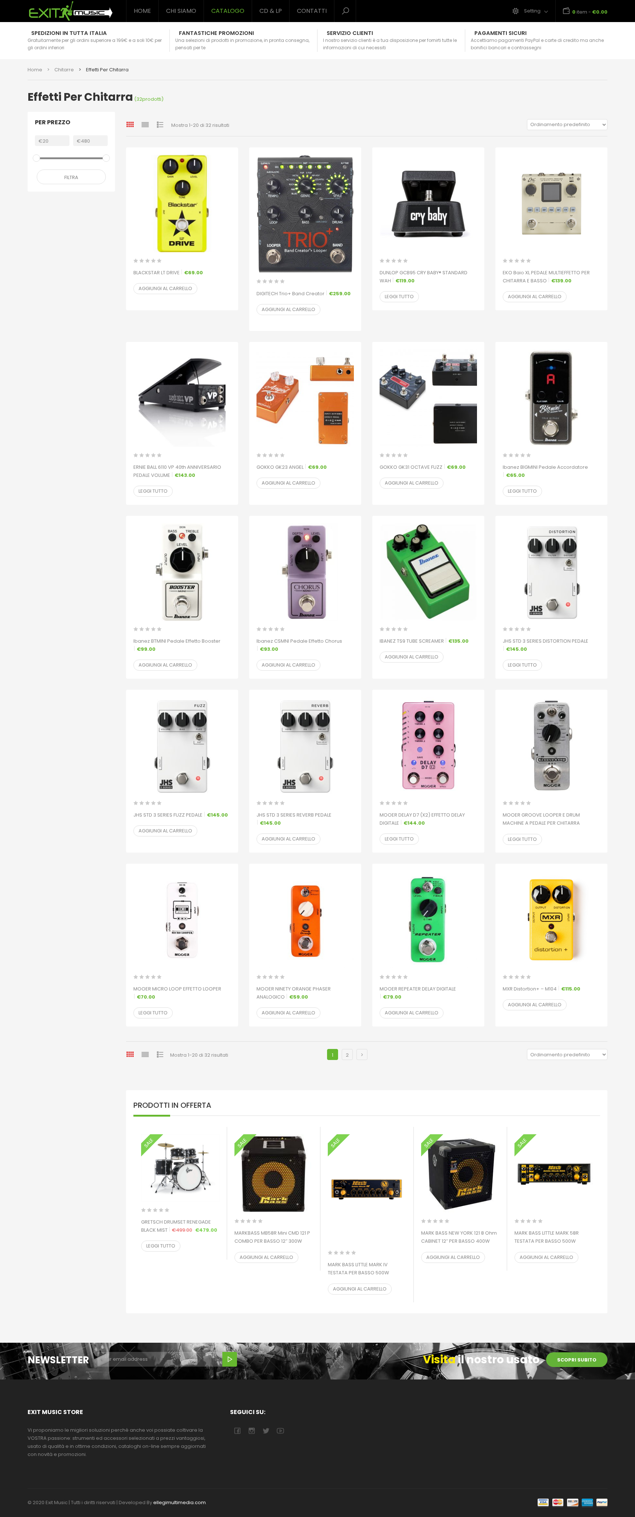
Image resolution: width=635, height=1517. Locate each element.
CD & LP (270, 11)
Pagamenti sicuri (500, 33)
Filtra (71, 177)
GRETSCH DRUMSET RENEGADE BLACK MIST (180, 1226)
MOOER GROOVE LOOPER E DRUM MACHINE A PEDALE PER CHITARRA (541, 823)
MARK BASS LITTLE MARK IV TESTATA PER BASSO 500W (367, 1272)
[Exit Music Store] (71, 11)
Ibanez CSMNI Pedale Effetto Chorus (299, 645)
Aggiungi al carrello (165, 288)
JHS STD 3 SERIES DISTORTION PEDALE (545, 645)
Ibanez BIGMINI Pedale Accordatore (545, 471)
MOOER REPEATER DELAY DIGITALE (418, 992)
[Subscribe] (229, 1359)
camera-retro (251, 1430)
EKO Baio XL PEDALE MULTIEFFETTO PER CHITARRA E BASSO (546, 276)
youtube (280, 1430)
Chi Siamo (181, 11)
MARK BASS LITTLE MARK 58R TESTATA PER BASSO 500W (553, 1241)
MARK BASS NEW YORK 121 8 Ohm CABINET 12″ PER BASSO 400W (460, 1241)
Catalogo (227, 11)
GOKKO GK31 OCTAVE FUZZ (423, 467)
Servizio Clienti (350, 33)
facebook (237, 1430)
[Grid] (130, 124)
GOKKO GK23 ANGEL (291, 467)
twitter (265, 1430)
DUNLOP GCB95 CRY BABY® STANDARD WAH (423, 276)
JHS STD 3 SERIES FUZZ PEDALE (180, 814)
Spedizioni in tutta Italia (69, 33)
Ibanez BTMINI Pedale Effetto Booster (176, 645)
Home (142, 11)
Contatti (312, 11)
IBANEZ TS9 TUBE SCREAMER (424, 641)
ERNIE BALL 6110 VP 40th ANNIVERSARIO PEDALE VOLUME (177, 471)
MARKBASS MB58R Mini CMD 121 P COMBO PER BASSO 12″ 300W (273, 1241)
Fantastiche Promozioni (216, 33)
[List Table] (160, 124)
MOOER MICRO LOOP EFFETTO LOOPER (177, 992)
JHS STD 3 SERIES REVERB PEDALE (293, 819)
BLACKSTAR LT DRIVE (168, 272)
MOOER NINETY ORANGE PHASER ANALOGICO (293, 992)
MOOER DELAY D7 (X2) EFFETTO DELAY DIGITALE (422, 819)
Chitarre (64, 69)
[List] (145, 124)
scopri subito (576, 1359)
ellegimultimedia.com (179, 1502)
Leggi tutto (399, 296)
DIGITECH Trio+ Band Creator (303, 293)
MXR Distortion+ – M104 (541, 988)
